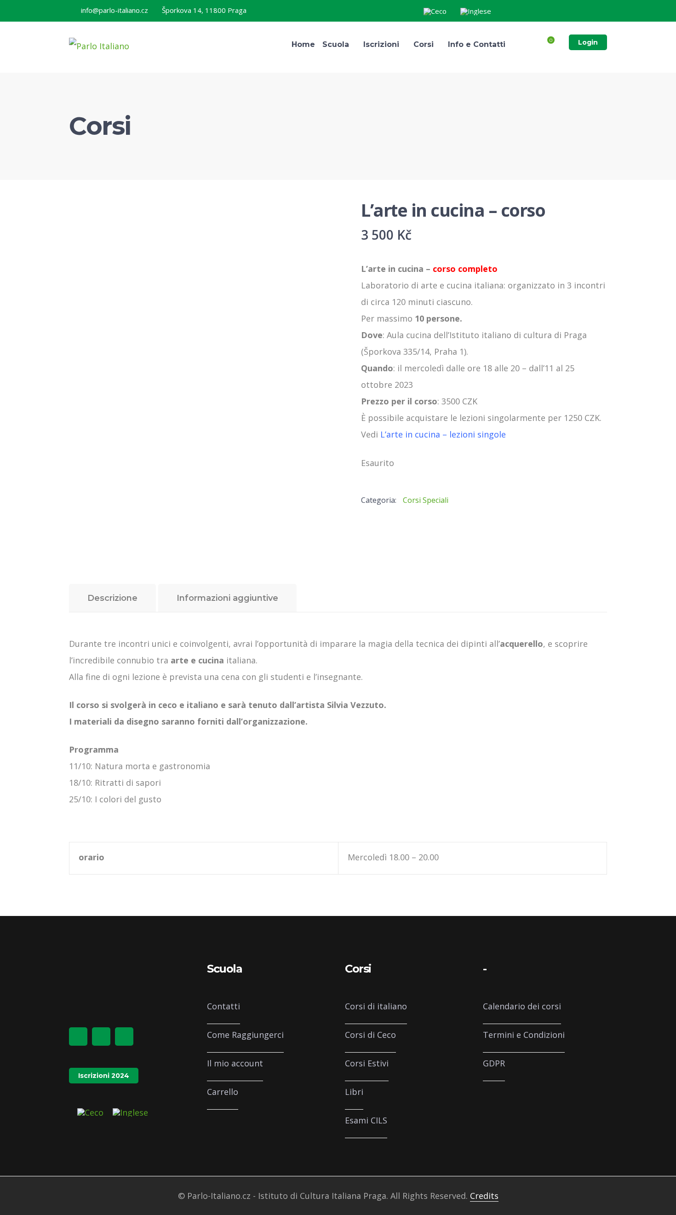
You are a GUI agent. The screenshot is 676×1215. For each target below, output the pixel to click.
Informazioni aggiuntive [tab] (227, 598)
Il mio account (235, 1063)
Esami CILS (366, 1120)
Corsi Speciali (425, 500)
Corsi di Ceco (370, 1034)
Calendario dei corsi (522, 1006)
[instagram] (101, 1036)
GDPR (494, 1063)
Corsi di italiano (376, 1006)
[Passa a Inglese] (476, 11)
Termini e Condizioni (524, 1034)
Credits (484, 1195)
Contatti (223, 1006)
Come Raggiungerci (245, 1034)
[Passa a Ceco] (435, 11)
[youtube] (124, 1036)
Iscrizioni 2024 (103, 1075)
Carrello (222, 1091)
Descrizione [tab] (112, 598)
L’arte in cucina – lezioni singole (443, 434)
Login (588, 42)
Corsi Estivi (367, 1063)
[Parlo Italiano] (99, 45)
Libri (354, 1091)
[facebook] (78, 1036)
